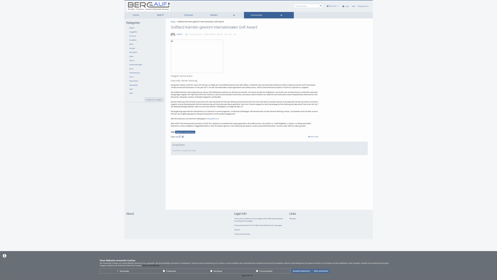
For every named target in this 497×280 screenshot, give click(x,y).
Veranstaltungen (135, 64)
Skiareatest (133, 85)
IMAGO (179, 34)
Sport (131, 69)
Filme (131, 56)
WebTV (160, 15)
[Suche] (321, 6)
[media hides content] (234, 15)
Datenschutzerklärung (150, 265)
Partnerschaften (265, 271)
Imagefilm (133, 32)
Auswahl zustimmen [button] (301, 271)
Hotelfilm (133, 40)
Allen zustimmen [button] (321, 271)
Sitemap (292, 218)
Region (132, 28)
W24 (131, 93)
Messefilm (133, 52)
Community (256, 15)
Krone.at (132, 36)
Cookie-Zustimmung (242, 234)
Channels (188, 15)
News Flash (133, 81)
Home (136, 15)
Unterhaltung (134, 73)
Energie (132, 48)
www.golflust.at (213, 118)
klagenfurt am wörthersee (185, 132)
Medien (214, 15)
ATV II (131, 77)
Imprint (237, 230)
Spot (131, 89)
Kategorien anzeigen (154, 99)
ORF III (131, 60)
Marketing (218, 271)
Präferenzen (171, 271)
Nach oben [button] (314, 136)
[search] (306, 6)
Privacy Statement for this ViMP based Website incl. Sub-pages (258, 225)
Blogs (173, 21)
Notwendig (124, 271)
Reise (131, 44)
